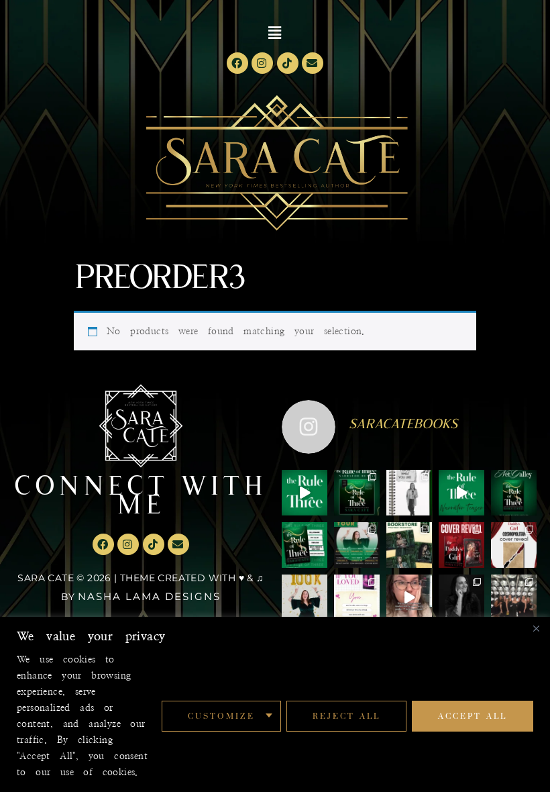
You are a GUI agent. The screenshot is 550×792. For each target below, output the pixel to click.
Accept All (472, 715)
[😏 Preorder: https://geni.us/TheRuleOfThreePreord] (304, 492)
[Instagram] (262, 63)
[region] (275, 704)
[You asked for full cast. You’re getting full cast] (357, 492)
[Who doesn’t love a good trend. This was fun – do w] (409, 492)
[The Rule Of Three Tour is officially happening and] (357, 545)
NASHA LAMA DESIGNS (149, 596)
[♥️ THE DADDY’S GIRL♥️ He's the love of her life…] (461, 545)
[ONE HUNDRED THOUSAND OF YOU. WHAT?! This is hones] (304, 597)
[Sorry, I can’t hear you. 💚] (409, 597)
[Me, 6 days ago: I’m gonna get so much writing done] (514, 597)
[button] (275, 33)
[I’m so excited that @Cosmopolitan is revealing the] (514, 545)
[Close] (536, 628)
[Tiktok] (287, 63)
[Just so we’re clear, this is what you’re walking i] (304, 545)
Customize (221, 715)
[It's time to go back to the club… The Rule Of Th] (514, 492)
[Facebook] (237, 63)
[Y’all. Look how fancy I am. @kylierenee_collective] (461, 597)
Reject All (346, 715)
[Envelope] (312, 63)
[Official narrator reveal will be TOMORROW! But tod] (461, 492)
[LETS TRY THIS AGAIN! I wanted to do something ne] (409, 545)
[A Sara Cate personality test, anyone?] (357, 597)
